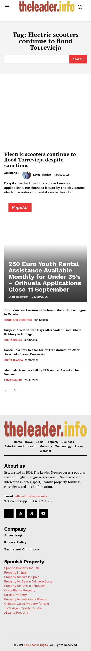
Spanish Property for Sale (22, 568)
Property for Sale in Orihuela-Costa (28, 581)
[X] (31, 513)
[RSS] (20, 513)
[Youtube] (43, 513)
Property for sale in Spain (21, 577)
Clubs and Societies (18, 319)
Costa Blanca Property (19, 590)
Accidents (11, 172)
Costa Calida (13, 339)
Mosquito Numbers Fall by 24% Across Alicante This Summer (41, 372)
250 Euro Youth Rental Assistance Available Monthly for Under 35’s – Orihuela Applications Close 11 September (44, 276)
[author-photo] (27, 175)
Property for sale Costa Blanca (25, 599)
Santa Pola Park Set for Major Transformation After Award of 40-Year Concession (42, 352)
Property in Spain (16, 572)
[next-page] (13, 391)
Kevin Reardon (42, 174)
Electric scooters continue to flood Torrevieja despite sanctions (40, 160)
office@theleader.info (31, 496)
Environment (13, 380)
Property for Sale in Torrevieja (24, 586)
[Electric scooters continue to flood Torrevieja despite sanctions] (45, 118)
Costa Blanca (13, 360)
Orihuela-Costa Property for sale (26, 603)
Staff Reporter (18, 296)
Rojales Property (15, 594)
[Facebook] (9, 513)
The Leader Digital (36, 645)
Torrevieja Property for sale (23, 608)
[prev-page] (7, 391)
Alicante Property (16, 612)
